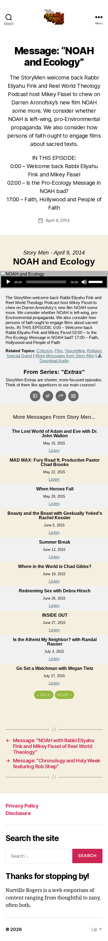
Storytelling (75, 350)
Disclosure (18, 813)
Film (59, 350)
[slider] (96, 281)
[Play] (8, 282)
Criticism (45, 350)
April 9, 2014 (58, 220)
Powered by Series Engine (54, 710)
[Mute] (84, 282)
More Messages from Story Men (64, 355)
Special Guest (19, 355)
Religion (94, 350)
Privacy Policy (22, 806)
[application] (54, 281)
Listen (54, 450)
